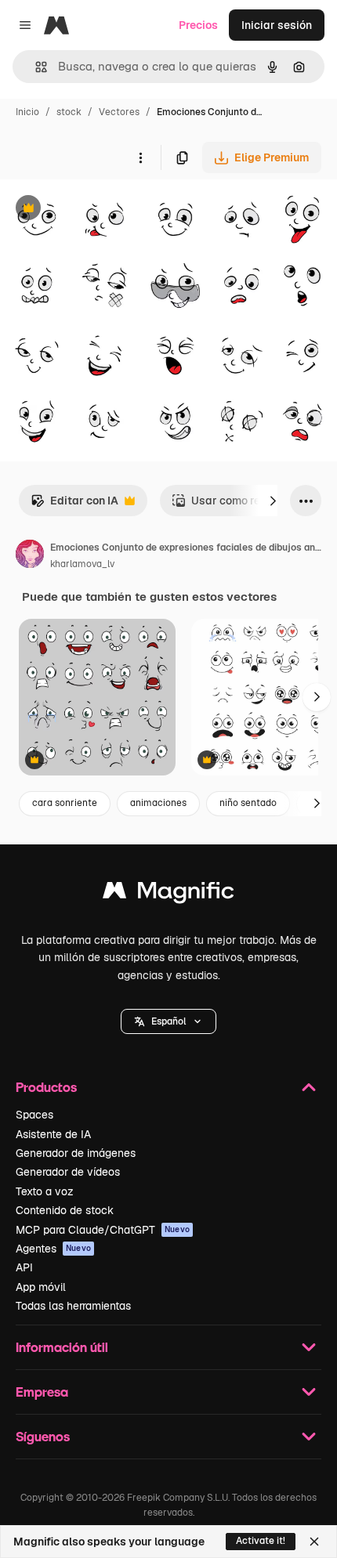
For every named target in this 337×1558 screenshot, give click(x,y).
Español (168, 1021)
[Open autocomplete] (34, 67)
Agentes (53, 1249)
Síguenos (43, 1436)
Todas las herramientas (73, 1306)
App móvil (41, 1287)
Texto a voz (45, 1191)
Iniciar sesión (276, 25)
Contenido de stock (65, 1210)
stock (69, 112)
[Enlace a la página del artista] (30, 556)
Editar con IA (74, 504)
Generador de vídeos (68, 1172)
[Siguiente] (273, 500)
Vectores (119, 112)
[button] (168, 1021)
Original (100, 209)
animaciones (158, 803)
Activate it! (260, 1541)
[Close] (314, 1541)
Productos (46, 1087)
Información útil (62, 1347)
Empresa (42, 1391)
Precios (198, 25)
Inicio (27, 112)
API (24, 1267)
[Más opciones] (140, 157)
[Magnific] (168, 894)
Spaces (34, 1115)
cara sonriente (64, 803)
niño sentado (248, 803)
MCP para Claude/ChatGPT (103, 1230)
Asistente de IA (53, 1134)
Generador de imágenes (76, 1153)
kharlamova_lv (82, 564)
